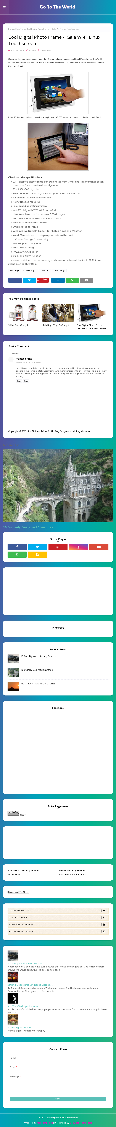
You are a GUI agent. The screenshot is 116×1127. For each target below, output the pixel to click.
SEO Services (14, 874)
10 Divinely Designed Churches (28, 527)
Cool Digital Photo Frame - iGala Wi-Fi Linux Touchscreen (92, 326)
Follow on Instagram (21, 931)
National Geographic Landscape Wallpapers (30, 984)
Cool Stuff (45, 270)
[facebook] (17, 547)
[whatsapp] (17, 555)
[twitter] (37, 547)
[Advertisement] (26, 591)
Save (46, 279)
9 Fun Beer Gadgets (18, 324)
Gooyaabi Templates (81, 1122)
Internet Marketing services (72, 870)
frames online (24, 359)
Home (11, 29)
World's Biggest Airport (19, 1027)
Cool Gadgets (30, 270)
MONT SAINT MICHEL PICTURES (38, 683)
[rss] (37, 555)
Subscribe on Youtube (21, 924)
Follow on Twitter (19, 911)
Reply (19, 381)
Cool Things (59, 270)
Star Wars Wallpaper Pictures (23, 1006)
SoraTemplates (44, 1122)
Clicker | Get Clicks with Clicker (62, 1118)
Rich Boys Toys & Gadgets (56, 324)
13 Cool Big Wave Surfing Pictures (38, 655)
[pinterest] (58, 547)
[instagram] (78, 547)
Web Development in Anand (72, 874)
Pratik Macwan (17, 50)
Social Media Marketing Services (23, 870)
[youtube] (98, 547)
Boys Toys (20, 29)
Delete (26, 381)
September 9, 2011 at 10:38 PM (28, 362)
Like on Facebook (18, 917)
